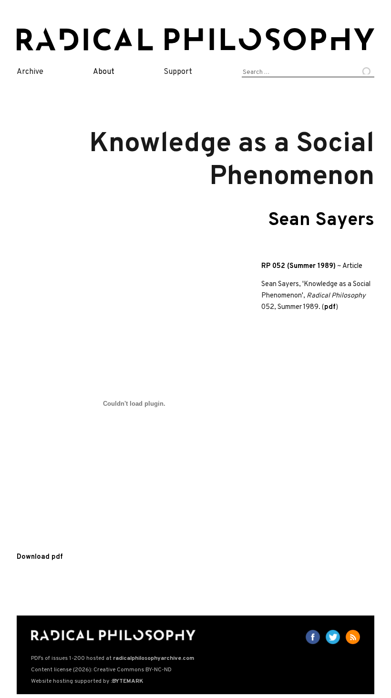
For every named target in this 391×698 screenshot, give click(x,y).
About (103, 72)
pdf (330, 307)
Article (352, 266)
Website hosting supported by (87, 681)
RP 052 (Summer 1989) (298, 266)
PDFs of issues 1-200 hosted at (112, 658)
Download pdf (40, 557)
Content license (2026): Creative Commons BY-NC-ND (101, 670)
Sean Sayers (321, 220)
